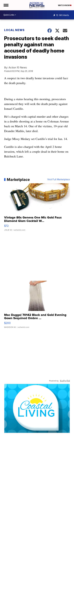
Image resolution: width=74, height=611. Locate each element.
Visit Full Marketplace (58, 179)
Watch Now (64, 5)
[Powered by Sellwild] (65, 381)
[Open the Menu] (6, 5)
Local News (14, 30)
